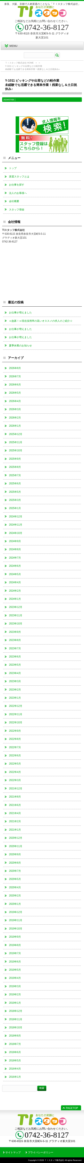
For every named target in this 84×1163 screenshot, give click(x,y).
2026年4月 (15, 401)
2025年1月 (15, 508)
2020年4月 (15, 887)
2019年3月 (15, 986)
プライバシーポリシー (40, 1152)
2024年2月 (15, 590)
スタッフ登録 (16, 209)
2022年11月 (15, 714)
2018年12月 (15, 1011)
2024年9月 (15, 541)
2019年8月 (15, 945)
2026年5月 (15, 392)
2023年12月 (15, 607)
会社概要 (14, 201)
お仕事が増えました (20, 312)
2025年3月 (15, 500)
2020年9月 (15, 854)
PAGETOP (72, 1108)
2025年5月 (15, 491)
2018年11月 (15, 1019)
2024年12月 (15, 516)
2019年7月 (15, 953)
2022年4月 (15, 772)
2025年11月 (15, 442)
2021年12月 (15, 788)
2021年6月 (15, 805)
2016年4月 (15, 1068)
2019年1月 (15, 1002)
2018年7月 (15, 1044)
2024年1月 (15, 598)
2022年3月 (15, 780)
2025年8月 (15, 467)
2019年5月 (15, 969)
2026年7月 (15, 376)
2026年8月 (15, 368)
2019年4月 (15, 977)
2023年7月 (15, 648)
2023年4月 (15, 673)
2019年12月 (15, 912)
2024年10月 (15, 533)
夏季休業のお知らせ (20, 345)
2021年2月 (15, 821)
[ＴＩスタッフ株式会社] (42, 15)
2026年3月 (15, 409)
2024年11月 (15, 524)
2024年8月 (15, 549)
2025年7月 (15, 475)
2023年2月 (15, 689)
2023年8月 (15, 640)
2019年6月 (15, 961)
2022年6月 (15, 755)
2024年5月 (15, 574)
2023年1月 (15, 697)
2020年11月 (15, 846)
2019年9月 (15, 936)
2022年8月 (15, 739)
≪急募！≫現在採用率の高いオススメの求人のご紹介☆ (40, 320)
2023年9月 (15, 631)
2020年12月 (15, 837)
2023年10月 (15, 623)
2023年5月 (15, 664)
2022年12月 (15, 705)
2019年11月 (15, 920)
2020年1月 (15, 903)
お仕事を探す (16, 184)
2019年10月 (15, 928)
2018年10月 (15, 1027)
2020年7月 (15, 870)
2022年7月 (15, 747)
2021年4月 (15, 813)
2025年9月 (15, 458)
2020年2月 (15, 895)
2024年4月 (15, 582)
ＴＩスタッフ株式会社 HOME (19, 63)
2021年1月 (15, 829)
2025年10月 (15, 450)
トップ (13, 168)
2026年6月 (15, 384)
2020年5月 (15, 879)
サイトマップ (13, 1152)
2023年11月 (15, 615)
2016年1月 (15, 1076)
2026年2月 (15, 417)
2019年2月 (15, 994)
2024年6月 (15, 565)
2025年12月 (15, 434)
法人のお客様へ (18, 193)
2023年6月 (15, 656)
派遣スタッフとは (19, 176)
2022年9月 (15, 730)
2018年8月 (15, 1035)
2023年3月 (15, 681)
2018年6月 (15, 1052)
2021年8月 (15, 796)
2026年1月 (15, 425)
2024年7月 (15, 557)
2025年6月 (15, 483)
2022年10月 (15, 722)
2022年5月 (15, 763)
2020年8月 (15, 862)
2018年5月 (15, 1060)
